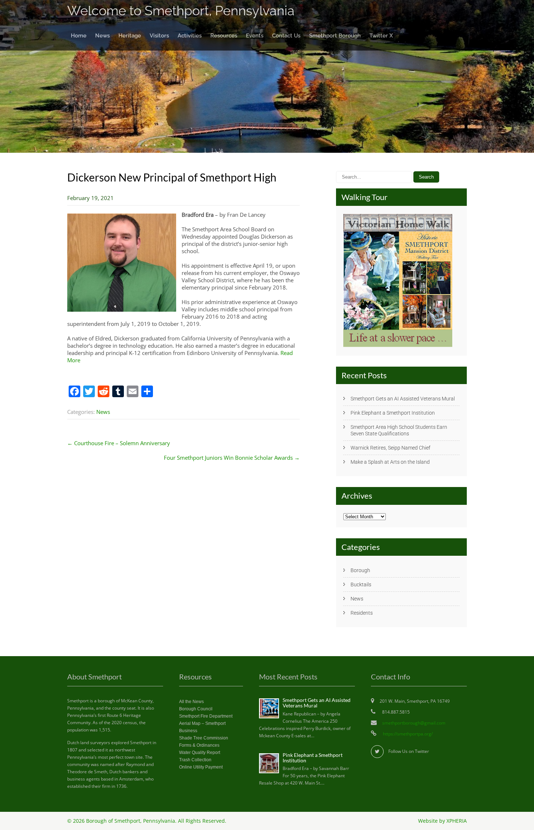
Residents (362, 613)
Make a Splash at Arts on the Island (390, 462)
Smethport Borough (335, 35)
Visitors (159, 35)
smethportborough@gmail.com (413, 723)
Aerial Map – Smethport (202, 723)
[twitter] (377, 751)
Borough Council (196, 708)
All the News (191, 701)
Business (188, 730)
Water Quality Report (199, 752)
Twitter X (381, 35)
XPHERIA (456, 821)
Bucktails (361, 584)
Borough (360, 570)
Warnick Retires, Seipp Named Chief (390, 448)
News (102, 35)
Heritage (129, 35)
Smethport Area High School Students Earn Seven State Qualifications (399, 430)
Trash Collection (195, 759)
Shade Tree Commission (203, 738)
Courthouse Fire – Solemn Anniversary (118, 443)
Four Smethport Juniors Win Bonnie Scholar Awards (232, 457)
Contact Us (286, 35)
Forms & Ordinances (199, 745)
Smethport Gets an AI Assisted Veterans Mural (403, 399)
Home (78, 35)
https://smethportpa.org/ (407, 734)
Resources (223, 35)
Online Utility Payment (201, 767)
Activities (190, 35)
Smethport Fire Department (205, 716)
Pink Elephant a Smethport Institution (393, 413)
